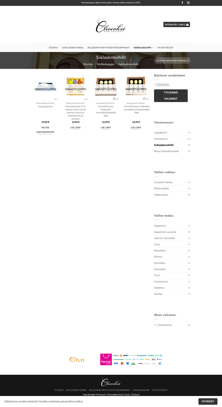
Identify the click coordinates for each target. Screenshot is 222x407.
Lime (157, 244)
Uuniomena (161, 281)
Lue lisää (75, 127)
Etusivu (53, 47)
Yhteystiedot (165, 47)
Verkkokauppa (142, 47)
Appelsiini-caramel (165, 231)
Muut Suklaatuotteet (166, 151)
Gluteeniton (163, 84)
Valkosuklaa (161, 194)
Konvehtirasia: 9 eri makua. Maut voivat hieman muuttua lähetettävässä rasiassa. (75, 112)
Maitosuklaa (161, 188)
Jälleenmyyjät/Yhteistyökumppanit (108, 47)
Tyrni (157, 275)
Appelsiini (160, 225)
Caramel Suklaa (163, 182)
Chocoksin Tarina (73, 47)
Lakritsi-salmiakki (164, 238)
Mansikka (160, 250)
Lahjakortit (160, 132)
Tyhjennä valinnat (171, 95)
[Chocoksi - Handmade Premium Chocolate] (111, 24)
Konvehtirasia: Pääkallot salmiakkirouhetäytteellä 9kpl (137, 109)
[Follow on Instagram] (187, 2)
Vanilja (158, 293)
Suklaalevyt (161, 138)
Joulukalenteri (45, 106)
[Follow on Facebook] (181, 2)
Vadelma (159, 287)
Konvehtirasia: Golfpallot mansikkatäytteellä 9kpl (106, 111)
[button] (176, 24)
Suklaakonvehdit (164, 145)
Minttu (158, 256)
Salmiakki (160, 269)
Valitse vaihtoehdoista (45, 129)
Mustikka (159, 263)
